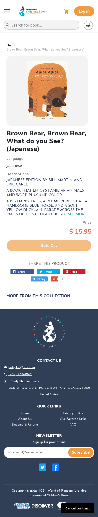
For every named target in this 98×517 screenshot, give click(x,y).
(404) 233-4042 (20, 374)
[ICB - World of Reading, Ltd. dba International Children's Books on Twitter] (42, 469)
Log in (84, 11)
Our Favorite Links (73, 419)
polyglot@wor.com (21, 367)
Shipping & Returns (25, 424)
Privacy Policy (73, 413)
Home (10, 45)
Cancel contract (77, 508)
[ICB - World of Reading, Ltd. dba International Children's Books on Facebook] (55, 469)
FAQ (73, 424)
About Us (25, 419)
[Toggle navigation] (7, 11)
